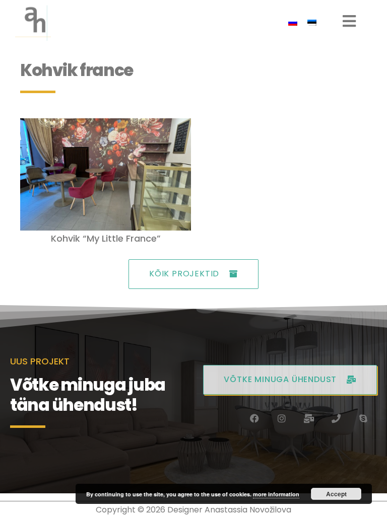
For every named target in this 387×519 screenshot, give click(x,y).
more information (276, 494)
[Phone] (336, 418)
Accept (336, 493)
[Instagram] (281, 418)
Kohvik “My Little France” (106, 238)
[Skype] (363, 418)
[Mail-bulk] (308, 418)
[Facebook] (254, 418)
